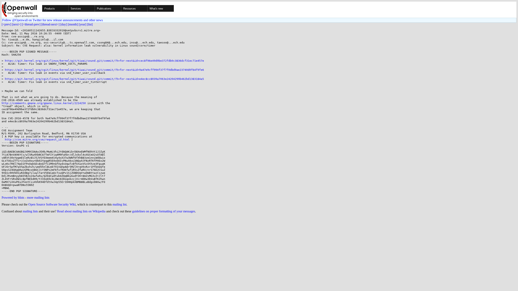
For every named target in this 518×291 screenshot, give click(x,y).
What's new (156, 8)
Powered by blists (13, 197)
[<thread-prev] (31, 24)
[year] (82, 24)
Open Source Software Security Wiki (52, 204)
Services (76, 8)
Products (49, 8)
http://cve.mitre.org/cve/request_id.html (37, 139)
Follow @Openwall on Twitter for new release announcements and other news (52, 20)
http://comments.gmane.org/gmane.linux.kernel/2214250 (44, 103)
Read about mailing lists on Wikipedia (81, 211)
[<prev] (6, 24)
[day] (63, 24)
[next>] (16, 24)
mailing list (119, 204)
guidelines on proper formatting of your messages (163, 211)
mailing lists (30, 211)
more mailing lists (38, 197)
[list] (90, 24)
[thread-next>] (50, 24)
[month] (73, 24)
